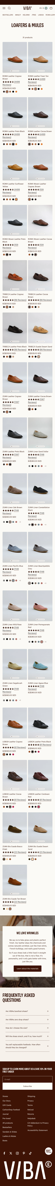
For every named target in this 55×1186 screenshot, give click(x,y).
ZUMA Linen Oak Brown (12, 507)
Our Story (6, 1101)
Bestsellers (7, 1127)
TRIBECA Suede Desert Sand (40, 346)
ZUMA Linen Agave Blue (38, 683)
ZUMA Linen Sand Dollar (38, 451)
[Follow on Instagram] (17, 1153)
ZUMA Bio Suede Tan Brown (14, 899)
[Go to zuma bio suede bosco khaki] (15, 827)
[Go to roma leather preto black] (15, 112)
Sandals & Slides (10, 1132)
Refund (31, 1110)
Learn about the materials (27, 968)
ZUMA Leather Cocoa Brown (39, 396)
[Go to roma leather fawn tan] (40, 57)
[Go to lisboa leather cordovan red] (40, 775)
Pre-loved (6, 1118)
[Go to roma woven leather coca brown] (40, 220)
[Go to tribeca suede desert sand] (40, 328)
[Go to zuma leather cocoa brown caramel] (40, 377)
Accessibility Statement (38, 1130)
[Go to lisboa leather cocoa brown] (15, 775)
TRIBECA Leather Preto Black (15, 346)
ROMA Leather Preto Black (14, 131)
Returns (31, 1114)
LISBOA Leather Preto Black (39, 742)
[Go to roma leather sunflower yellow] (15, 165)
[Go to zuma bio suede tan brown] (15, 880)
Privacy (31, 1101)
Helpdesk (31, 1118)
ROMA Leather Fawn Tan (38, 76)
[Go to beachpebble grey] (40, 547)
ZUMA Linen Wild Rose (12, 624)
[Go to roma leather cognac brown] (15, 57)
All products (8, 1123)
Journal (6, 1114)
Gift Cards (7, 1105)
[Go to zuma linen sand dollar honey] (40, 432)
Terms (30, 1105)
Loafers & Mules (9, 1136)
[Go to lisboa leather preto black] (40, 723)
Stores (5, 1096)
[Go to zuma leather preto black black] (15, 432)
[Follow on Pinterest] (24, 1153)
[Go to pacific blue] (15, 547)
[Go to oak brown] (15, 488)
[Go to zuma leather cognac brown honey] (15, 377)
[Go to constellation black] (40, 488)
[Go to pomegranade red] (40, 605)
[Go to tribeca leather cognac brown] (15, 275)
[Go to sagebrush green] (15, 664)
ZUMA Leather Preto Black (13, 451)
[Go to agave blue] (40, 664)
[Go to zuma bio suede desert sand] (40, 827)
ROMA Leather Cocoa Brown (40, 131)
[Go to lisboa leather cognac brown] (15, 723)
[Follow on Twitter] (11, 1153)
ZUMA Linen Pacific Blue (13, 566)
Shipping (31, 1096)
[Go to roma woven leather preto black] (15, 220)
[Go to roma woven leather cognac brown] (40, 165)
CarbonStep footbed (11, 1110)
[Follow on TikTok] (30, 1153)
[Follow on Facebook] (4, 1153)
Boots (5, 1140)
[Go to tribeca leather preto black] (15, 328)
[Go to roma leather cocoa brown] (40, 112)
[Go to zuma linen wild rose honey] (15, 605)
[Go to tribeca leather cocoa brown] (40, 275)
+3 (45, 466)
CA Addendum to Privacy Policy (38, 1124)
